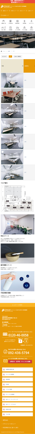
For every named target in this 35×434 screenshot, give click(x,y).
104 (25, 126)
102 (25, 95)
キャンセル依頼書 (10, 374)
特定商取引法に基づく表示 (10, 427)
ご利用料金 (10, 23)
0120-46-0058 (18, 335)
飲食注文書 (8, 409)
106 (25, 157)
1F (10, 56)
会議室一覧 (3, 23)
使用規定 (8, 379)
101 (25, 80)
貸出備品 (24, 23)
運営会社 (5, 420)
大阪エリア (22, 10)
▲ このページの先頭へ (17, 304)
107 (25, 172)
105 (25, 141)
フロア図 (8, 414)
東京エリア (14, 10)
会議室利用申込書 (10, 369)
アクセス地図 (24, 29)
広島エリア (30, 10)
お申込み (31, 29)
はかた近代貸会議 (14, 310)
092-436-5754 (29, 345)
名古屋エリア (5, 15)
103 (25, 111)
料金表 (7, 384)
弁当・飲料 (3, 29)
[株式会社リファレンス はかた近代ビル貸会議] (13, 7)
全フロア (4, 56)
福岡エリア (5, 10)
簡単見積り (17, 23)
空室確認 (10, 29)
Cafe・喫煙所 (17, 56)
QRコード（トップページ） (12, 399)
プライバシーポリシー (9, 424)
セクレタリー (31, 23)
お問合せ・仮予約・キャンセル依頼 (20, 361)
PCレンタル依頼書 (10, 394)
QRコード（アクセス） (11, 404)
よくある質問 (17, 29)
